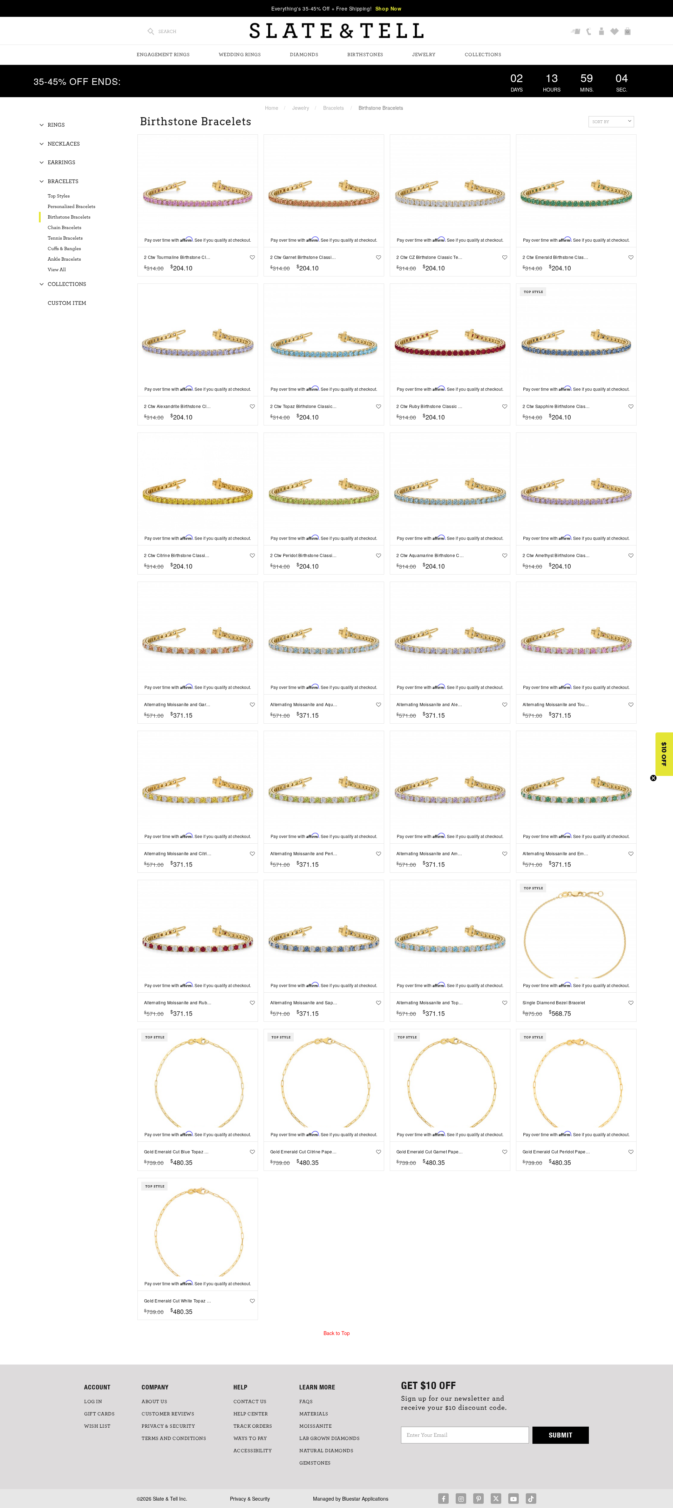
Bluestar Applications (365, 1498)
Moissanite (315, 1426)
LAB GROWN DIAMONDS (329, 1438)
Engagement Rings (163, 54)
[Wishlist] (615, 32)
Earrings (61, 162)
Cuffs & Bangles (64, 248)
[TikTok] (531, 1498)
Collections (483, 54)
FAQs (306, 1401)
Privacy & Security (250, 1498)
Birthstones (365, 54)
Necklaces (64, 144)
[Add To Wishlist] (250, 257)
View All (57, 269)
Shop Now (388, 8)
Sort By (600, 122)
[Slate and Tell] (336, 30)
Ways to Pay (250, 1438)
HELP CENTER (250, 1414)
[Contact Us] (589, 32)
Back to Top (337, 1332)
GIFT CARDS (99, 1414)
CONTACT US (250, 1401)
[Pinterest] (478, 1498)
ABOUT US (154, 1401)
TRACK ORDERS (252, 1426)
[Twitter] (496, 1498)
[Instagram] (461, 1498)
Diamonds (304, 54)
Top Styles (59, 196)
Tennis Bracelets (65, 238)
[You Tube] (513, 1498)
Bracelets (333, 107)
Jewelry (424, 54)
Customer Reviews (168, 1414)
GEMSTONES (315, 1463)
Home (271, 107)
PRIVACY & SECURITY (168, 1426)
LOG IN (93, 1401)
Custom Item (67, 303)
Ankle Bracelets (64, 259)
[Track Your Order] (576, 32)
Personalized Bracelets (71, 206)
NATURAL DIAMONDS (326, 1450)
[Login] (602, 32)
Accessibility (252, 1450)
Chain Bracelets (64, 227)
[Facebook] (443, 1498)
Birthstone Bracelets (69, 217)
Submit (561, 1435)
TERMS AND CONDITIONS (174, 1438)
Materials (313, 1414)
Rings (56, 125)
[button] (664, 754)
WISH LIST (97, 1426)
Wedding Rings (240, 54)
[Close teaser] (653, 778)
